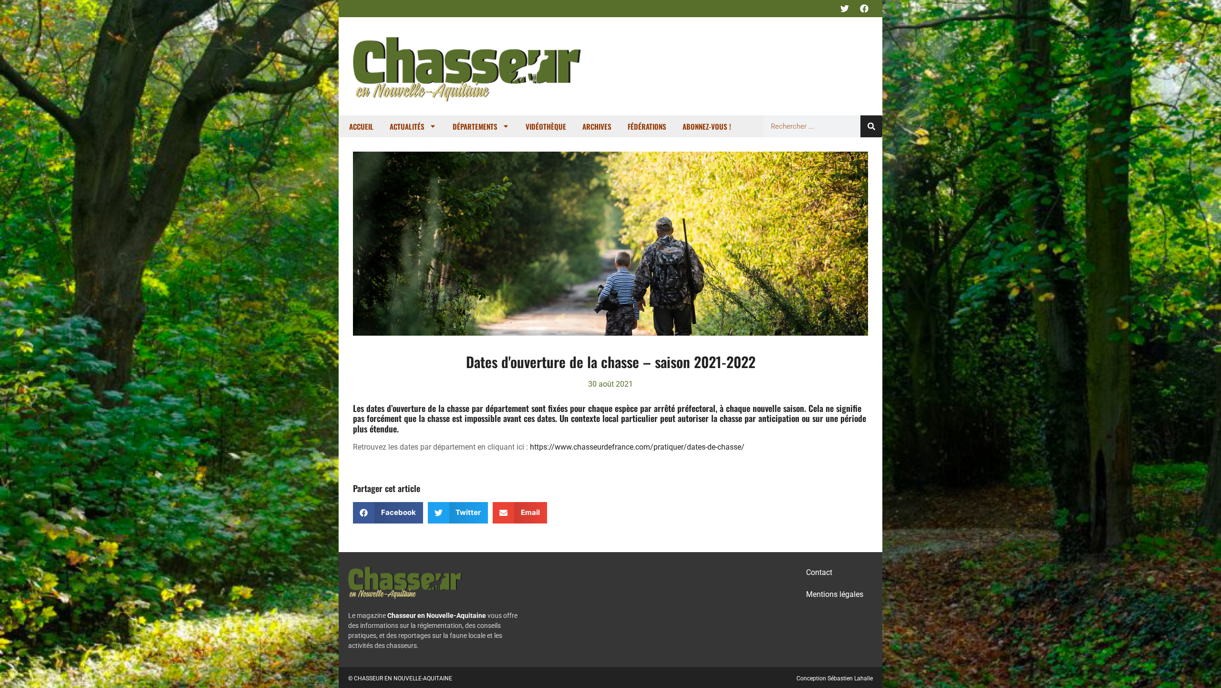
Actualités (407, 126)
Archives (596, 126)
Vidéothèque (546, 126)
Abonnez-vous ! (707, 126)
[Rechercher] (871, 126)
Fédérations (647, 126)
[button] (388, 513)
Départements (475, 126)
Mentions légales (834, 594)
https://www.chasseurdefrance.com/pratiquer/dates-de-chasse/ (637, 447)
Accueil (361, 126)
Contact (819, 572)
